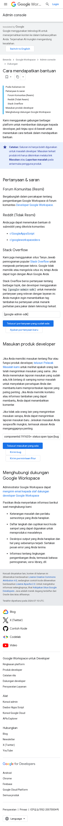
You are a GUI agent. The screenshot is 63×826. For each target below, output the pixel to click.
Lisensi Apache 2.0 (25, 584)
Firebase (7, 784)
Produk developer (12, 669)
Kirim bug (15, 452)
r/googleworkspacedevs (25, 240)
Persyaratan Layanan (14, 686)
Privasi (23, 809)
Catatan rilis (9, 675)
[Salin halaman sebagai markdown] (18, 77)
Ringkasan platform (14, 664)
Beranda (7, 59)
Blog (5, 733)
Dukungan (12, 64)
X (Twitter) (9, 745)
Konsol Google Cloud (14, 713)
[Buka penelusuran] (47, 4)
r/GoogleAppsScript (22, 233)
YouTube (8, 750)
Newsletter (9, 739)
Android (7, 773)
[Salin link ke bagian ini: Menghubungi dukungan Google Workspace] (43, 478)
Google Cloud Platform (15, 789)
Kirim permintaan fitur (23, 458)
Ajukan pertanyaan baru (24, 329)
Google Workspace (26, 59)
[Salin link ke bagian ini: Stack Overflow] (31, 250)
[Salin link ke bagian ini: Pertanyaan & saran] (42, 180)
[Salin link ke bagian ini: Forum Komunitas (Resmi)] (47, 189)
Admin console (14, 15)
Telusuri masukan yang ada (22, 445)
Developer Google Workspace (34, 205)
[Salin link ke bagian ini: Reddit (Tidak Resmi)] (38, 215)
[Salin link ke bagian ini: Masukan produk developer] (6, 350)
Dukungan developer (14, 681)
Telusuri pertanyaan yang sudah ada (28, 323)
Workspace (37, 4)
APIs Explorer (10, 718)
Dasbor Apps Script (13, 707)
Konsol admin (10, 701)
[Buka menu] (5, 4)
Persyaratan (9, 809)
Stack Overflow (39, 261)
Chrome (7, 778)
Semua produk (11, 795)
